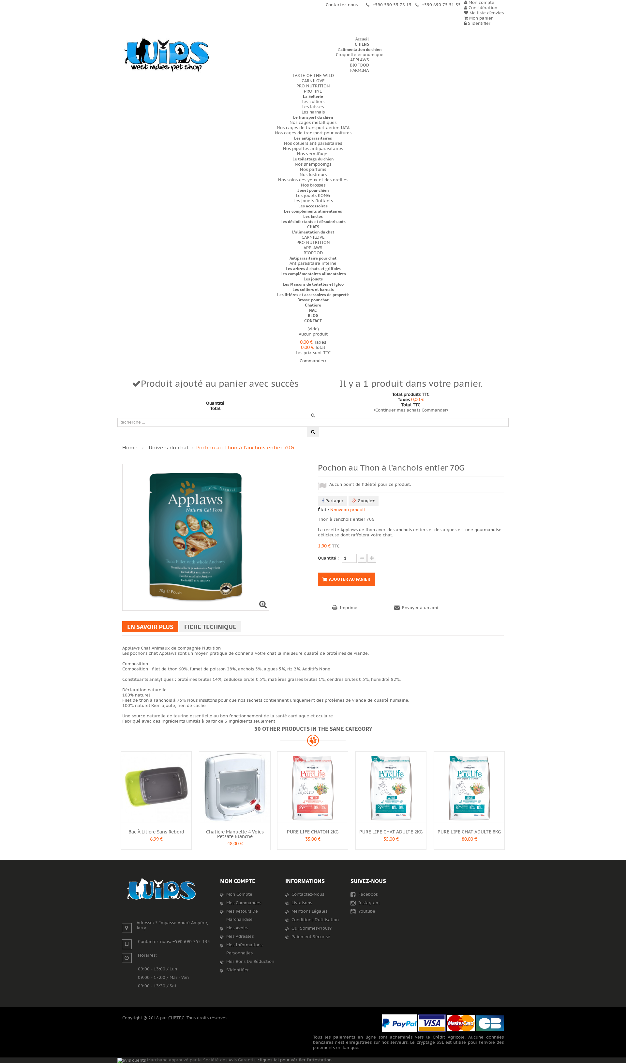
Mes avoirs (237, 928)
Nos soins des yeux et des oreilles (313, 180)
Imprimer (349, 607)
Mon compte (237, 881)
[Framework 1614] (161, 889)
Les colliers (313, 101)
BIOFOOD (359, 65)
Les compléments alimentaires (313, 211)
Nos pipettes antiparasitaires (313, 148)
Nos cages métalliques (313, 122)
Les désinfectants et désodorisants (313, 221)
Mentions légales (309, 911)
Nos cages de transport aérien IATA (313, 127)
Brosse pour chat (313, 300)
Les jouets (313, 279)
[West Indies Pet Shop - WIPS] (166, 55)
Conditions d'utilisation (315, 919)
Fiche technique (210, 626)
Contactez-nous (307, 894)
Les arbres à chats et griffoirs (313, 268)
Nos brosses (313, 185)
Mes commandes (243, 903)
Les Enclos (313, 216)
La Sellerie (313, 96)
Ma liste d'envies (486, 13)
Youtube (366, 911)
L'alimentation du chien (359, 49)
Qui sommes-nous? (311, 928)
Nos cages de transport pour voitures (313, 133)
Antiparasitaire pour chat (313, 258)
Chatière (313, 305)
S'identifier (478, 23)
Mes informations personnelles (244, 949)
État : (323, 510)
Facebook (367, 894)
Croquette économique (359, 54)
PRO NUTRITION (313, 86)
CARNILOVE (313, 80)
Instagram (368, 903)
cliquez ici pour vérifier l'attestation (295, 1060)
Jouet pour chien (313, 190)
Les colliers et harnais (313, 289)
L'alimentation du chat (313, 232)
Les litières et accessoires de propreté (313, 294)
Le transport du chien (313, 117)
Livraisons (301, 903)
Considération (482, 7)
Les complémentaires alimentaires (313, 274)
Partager (333, 500)
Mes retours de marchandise (242, 915)
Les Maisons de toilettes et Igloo (313, 284)
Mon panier (480, 18)
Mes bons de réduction (250, 961)
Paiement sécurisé (310, 936)
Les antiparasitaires (313, 138)
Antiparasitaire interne (313, 263)
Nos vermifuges (313, 154)
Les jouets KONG (313, 195)
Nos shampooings (313, 164)
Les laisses (313, 107)
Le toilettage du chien (313, 159)
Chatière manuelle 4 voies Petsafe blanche (235, 834)
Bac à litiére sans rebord (156, 832)
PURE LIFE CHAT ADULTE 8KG (469, 832)
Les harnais (313, 112)
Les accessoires (313, 206)
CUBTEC (176, 1018)
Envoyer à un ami (420, 607)
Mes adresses (240, 936)
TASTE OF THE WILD (313, 75)
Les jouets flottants (313, 200)
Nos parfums (313, 169)
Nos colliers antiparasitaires (313, 143)
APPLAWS (359, 60)
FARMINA (359, 70)
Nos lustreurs (313, 174)
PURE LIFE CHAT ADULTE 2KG (391, 832)
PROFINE (313, 91)
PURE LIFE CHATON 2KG (312, 832)
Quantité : (328, 558)
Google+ (365, 500)
